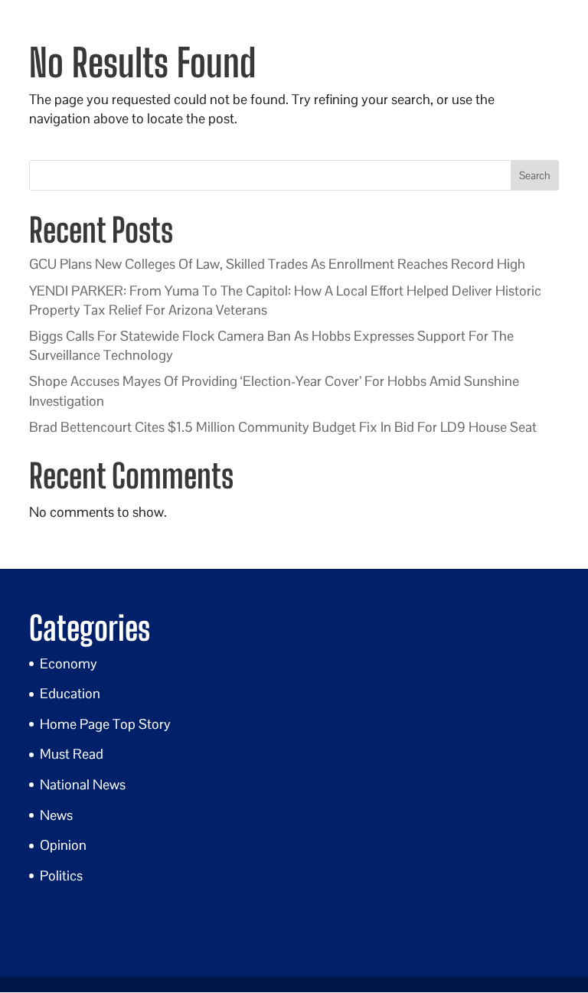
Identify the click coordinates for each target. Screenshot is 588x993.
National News (83, 784)
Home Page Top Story (105, 724)
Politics (61, 875)
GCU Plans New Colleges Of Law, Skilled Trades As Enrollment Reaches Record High (277, 264)
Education (70, 693)
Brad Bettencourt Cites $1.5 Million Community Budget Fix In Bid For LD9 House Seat (283, 427)
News (56, 815)
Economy (68, 663)
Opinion (63, 845)
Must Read (71, 754)
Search (534, 175)
